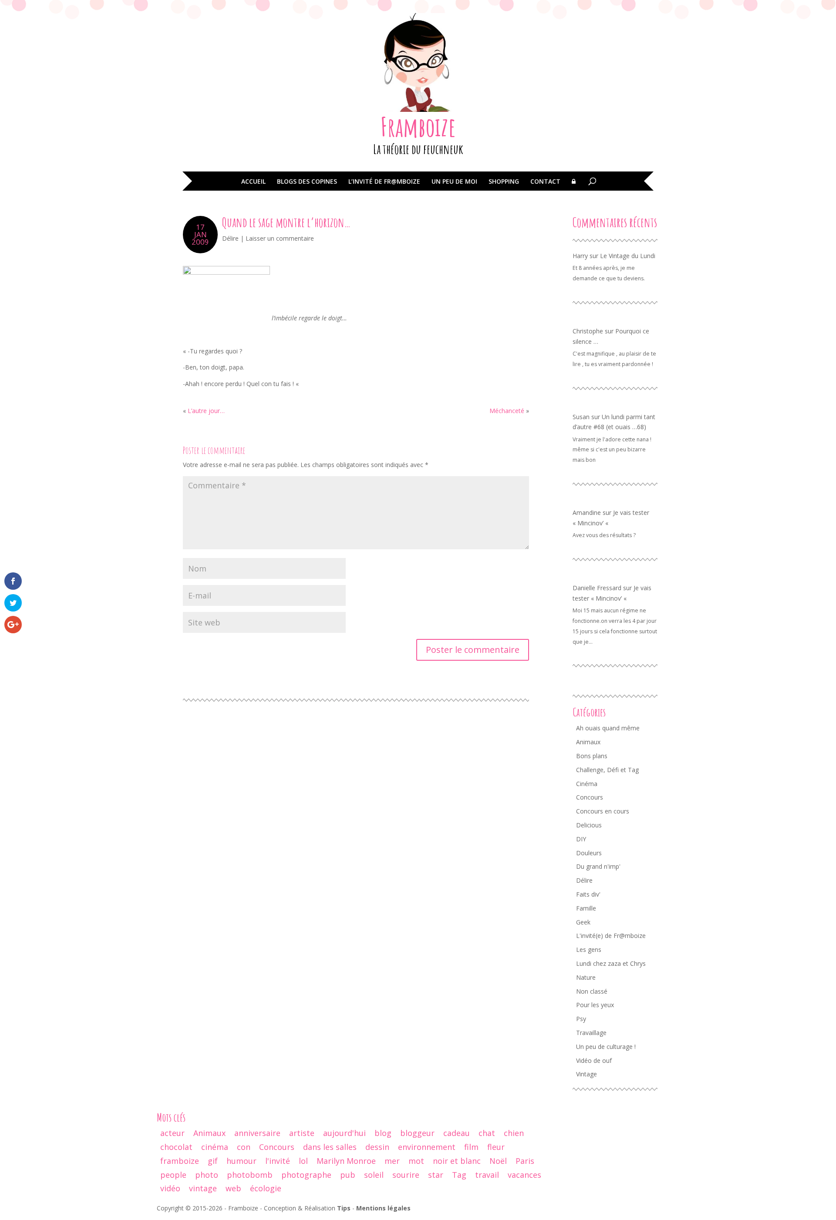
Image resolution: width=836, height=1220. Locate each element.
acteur (172, 1133)
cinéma (214, 1147)
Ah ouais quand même (608, 728)
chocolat (176, 1147)
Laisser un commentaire (280, 238)
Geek (583, 922)
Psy (581, 1019)
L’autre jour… (206, 411)
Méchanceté (506, 411)
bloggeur (417, 1133)
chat (487, 1133)
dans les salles (330, 1147)
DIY (581, 839)
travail (487, 1175)
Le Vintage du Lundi (627, 256)
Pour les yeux (595, 1005)
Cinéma (586, 784)
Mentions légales (383, 1208)
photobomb (250, 1175)
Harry (580, 256)
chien (514, 1133)
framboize (179, 1161)
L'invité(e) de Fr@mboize (611, 935)
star (435, 1175)
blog (382, 1133)
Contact (545, 181)
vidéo (170, 1188)
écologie (265, 1188)
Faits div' (588, 894)
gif (213, 1161)
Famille (586, 908)
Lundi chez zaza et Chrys (611, 963)
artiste (301, 1133)
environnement (426, 1147)
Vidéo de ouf (594, 1060)
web (233, 1188)
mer (392, 1161)
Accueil (253, 181)
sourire (405, 1175)
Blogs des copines (307, 181)
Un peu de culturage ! (606, 1046)
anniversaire (257, 1133)
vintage (203, 1188)
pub (347, 1175)
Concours (589, 797)
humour (241, 1161)
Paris (525, 1161)
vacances (524, 1175)
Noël (498, 1161)
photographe (306, 1175)
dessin (377, 1147)
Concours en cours (602, 811)
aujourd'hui (344, 1133)
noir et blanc (457, 1161)
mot (416, 1161)
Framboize (418, 126)
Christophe (588, 331)
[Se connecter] (574, 187)
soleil (374, 1175)
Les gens (588, 949)
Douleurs (589, 853)
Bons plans (591, 756)
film (471, 1147)
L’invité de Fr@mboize (384, 181)
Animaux (588, 742)
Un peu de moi (454, 181)
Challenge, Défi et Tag (607, 770)
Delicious (589, 825)
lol (303, 1161)
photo (206, 1175)
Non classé (591, 991)
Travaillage (591, 1032)
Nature (586, 977)
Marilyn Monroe (346, 1161)
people (173, 1175)
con (243, 1147)
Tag (459, 1175)
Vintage (586, 1074)
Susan (581, 417)
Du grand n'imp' (598, 866)
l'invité (277, 1161)
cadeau (456, 1133)
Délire (230, 238)
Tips (344, 1208)
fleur (496, 1147)
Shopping (504, 181)
